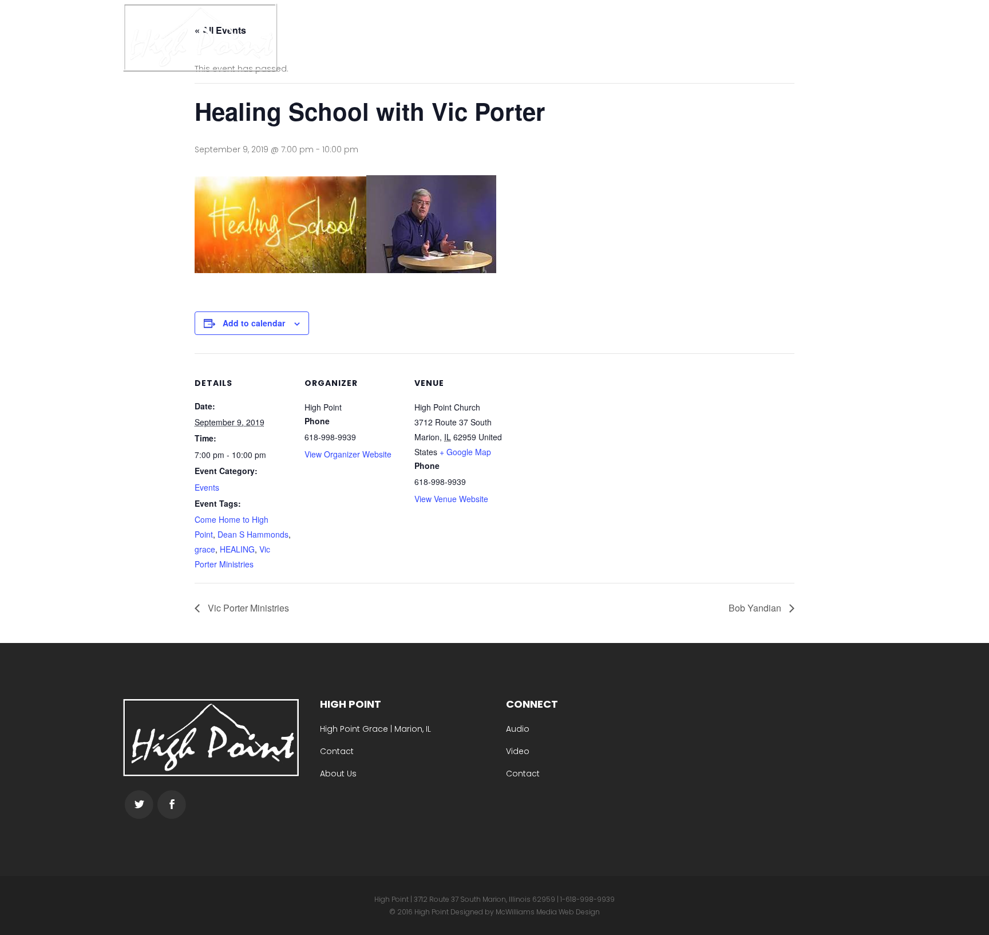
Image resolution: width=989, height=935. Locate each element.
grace (205, 549)
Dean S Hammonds (252, 534)
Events (207, 487)
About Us (338, 773)
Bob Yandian (756, 607)
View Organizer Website (347, 454)
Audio (517, 729)
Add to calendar (254, 323)
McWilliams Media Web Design (548, 912)
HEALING (237, 549)
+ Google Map (465, 451)
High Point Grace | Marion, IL (375, 729)
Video (517, 751)
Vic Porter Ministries (247, 607)
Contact (337, 751)
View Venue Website (451, 498)
